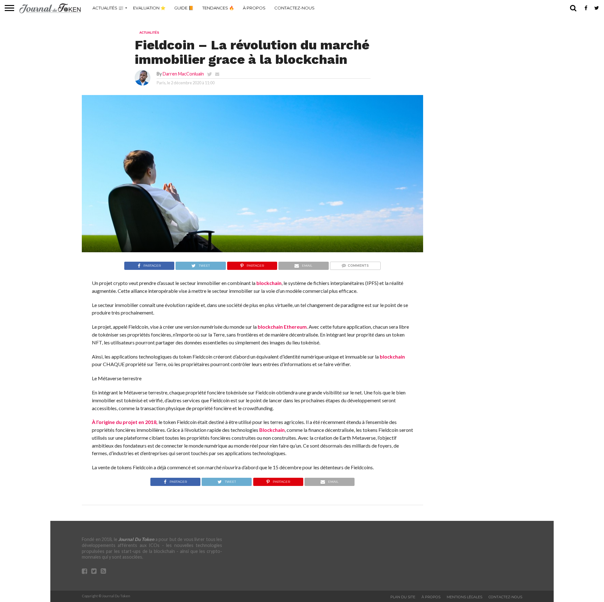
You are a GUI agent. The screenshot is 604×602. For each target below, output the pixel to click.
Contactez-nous (294, 7)
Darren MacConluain (183, 73)
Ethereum (295, 327)
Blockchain (272, 430)
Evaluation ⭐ (149, 7)
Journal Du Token (136, 539)
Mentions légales (464, 597)
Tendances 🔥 (218, 7)
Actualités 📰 (107, 7)
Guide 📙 (183, 7)
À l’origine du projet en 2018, (125, 422)
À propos (254, 7)
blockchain (269, 283)
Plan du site (402, 597)
